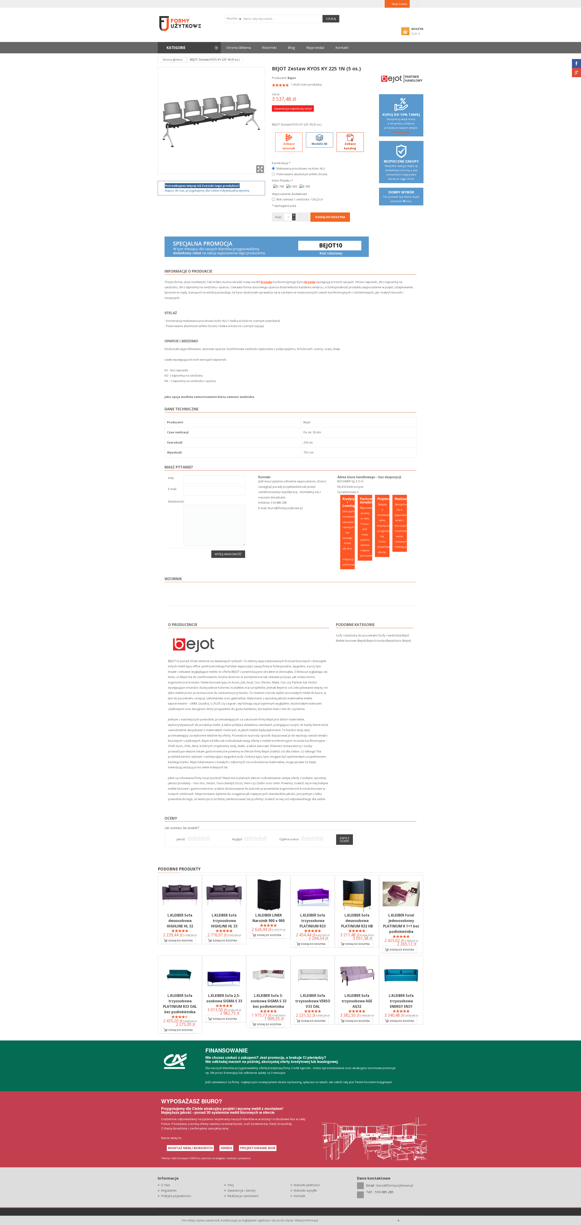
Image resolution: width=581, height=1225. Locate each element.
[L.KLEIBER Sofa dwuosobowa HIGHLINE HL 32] (179, 893)
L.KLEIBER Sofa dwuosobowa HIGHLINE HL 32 (180, 920)
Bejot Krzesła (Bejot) (380, 640)
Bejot (292, 78)
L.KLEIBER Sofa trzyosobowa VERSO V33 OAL (312, 1001)
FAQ (230, 1185)
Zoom (260, 169)
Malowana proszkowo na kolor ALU (300, 168)
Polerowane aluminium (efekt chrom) (301, 174)
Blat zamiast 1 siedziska (299, 199)
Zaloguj (413, 4)
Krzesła (309, 282)
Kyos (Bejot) (403, 640)
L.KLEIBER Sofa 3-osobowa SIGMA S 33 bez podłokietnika (268, 1001)
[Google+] (576, 72)
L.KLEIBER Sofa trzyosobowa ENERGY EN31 (401, 1001)
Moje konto (399, 4)
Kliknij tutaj (401, 132)
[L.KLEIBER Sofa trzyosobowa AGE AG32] (356, 974)
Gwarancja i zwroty (241, 1190)
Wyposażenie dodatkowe (289, 194)
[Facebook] (576, 63)
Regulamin (169, 1190)
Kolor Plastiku (282, 180)
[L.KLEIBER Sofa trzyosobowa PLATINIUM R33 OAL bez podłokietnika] (179, 974)
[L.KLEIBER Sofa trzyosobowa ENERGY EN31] (401, 974)
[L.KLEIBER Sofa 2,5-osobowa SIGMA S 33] (224, 974)
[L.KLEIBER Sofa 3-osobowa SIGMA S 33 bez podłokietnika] (268, 974)
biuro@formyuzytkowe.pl (285, 508)
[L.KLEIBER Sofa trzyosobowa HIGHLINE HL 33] (224, 893)
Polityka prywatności (176, 1196)
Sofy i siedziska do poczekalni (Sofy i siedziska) (368, 635)
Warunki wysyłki (305, 1190)
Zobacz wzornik (289, 146)
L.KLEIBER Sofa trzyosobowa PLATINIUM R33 (313, 920)
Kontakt (299, 1196)
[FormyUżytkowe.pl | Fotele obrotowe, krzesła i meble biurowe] (180, 23)
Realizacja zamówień (242, 1196)
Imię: (171, 478)
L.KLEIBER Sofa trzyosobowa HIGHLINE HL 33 (224, 920)
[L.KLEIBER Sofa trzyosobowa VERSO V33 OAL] (312, 974)
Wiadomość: (176, 501)
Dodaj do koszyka (180, 940)
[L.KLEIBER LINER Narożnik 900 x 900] (268, 893)
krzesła (266, 282)
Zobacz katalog (350, 146)
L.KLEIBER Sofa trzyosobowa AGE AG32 (357, 1001)
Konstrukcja (281, 163)
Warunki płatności (307, 1185)
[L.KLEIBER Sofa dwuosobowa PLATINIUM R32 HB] (356, 893)
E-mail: (172, 489)
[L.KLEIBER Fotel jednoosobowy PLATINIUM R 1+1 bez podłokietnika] (401, 893)
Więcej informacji (306, 1220)
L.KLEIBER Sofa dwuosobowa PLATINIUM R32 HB (357, 920)
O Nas (165, 1185)
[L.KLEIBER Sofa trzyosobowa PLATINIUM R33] (312, 893)
